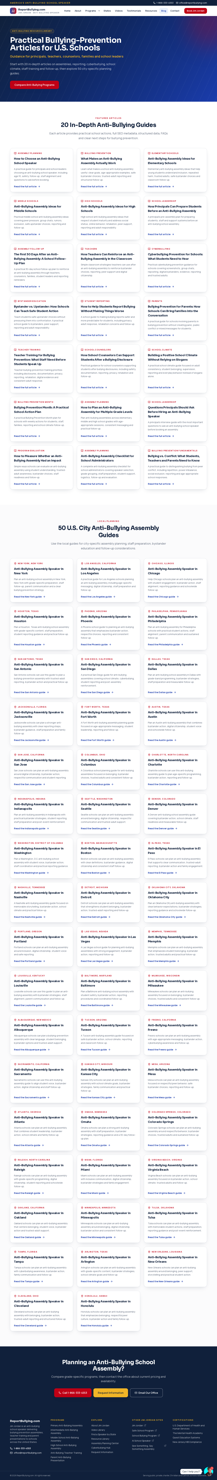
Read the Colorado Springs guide (166, 1145)
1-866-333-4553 (164, 2)
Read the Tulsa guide (160, 1237)
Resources (151, 10)
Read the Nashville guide (28, 916)
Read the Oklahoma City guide (165, 916)
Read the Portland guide (27, 961)
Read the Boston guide (93, 872)
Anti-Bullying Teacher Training (66, 1452)
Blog (163, 10)
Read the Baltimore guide (95, 1005)
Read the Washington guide (29, 872)
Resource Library (100, 1438)
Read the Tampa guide (26, 1281)
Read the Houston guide (27, 644)
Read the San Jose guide (27, 784)
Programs (90, 10)
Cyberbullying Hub (100, 1447)
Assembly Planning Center (105, 1443)
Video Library (98, 1429)
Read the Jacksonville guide (29, 740)
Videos (119, 10)
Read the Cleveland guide (28, 1325)
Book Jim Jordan (195, 10)
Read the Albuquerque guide (30, 1049)
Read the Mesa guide (159, 1097)
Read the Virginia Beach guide (165, 1193)
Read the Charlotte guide (162, 784)
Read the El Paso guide (160, 872)
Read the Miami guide (93, 1193)
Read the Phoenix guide (94, 644)
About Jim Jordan (100, 1425)
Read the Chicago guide (161, 596)
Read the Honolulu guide (94, 1325)
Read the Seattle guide (94, 828)
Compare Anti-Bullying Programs (34, 85)
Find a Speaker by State (103, 1434)
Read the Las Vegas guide (95, 961)
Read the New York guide (28, 596)
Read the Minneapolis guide (96, 1237)
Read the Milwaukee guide (162, 1005)
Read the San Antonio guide (29, 692)
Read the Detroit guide (94, 916)
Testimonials (134, 10)
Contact (174, 10)
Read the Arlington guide (95, 1281)
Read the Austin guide (160, 740)
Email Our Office (148, 1393)
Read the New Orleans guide (164, 1281)
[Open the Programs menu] (99, 11)
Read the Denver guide (161, 828)
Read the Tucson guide (94, 1049)
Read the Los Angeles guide (96, 596)
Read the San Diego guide (95, 692)
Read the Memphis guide (162, 961)
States (107, 10)
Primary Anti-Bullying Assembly (66, 1425)
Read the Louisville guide (28, 1005)
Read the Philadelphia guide (164, 644)
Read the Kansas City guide (96, 1097)
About (78, 10)
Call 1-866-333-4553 (74, 1393)
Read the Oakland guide (27, 1237)
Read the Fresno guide (160, 1049)
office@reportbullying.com (193, 2)
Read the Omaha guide (94, 1145)
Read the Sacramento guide (30, 1097)
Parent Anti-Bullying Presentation (61, 1459)
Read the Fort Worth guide (96, 740)
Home (67, 10)
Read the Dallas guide (160, 692)
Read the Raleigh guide (27, 1193)
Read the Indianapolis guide (29, 828)
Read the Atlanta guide (27, 1145)
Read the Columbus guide (95, 784)
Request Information (111, 1393)
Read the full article (25, 186)
